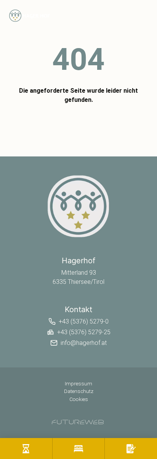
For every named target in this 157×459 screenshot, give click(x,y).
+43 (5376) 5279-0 (84, 321)
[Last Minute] (26, 448)
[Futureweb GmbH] (77, 422)
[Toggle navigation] (143, 15)
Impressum (78, 383)
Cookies (78, 399)
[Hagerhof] (78, 206)
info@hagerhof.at (84, 342)
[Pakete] (79, 448)
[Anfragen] (131, 448)
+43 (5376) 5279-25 (84, 332)
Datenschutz (78, 391)
